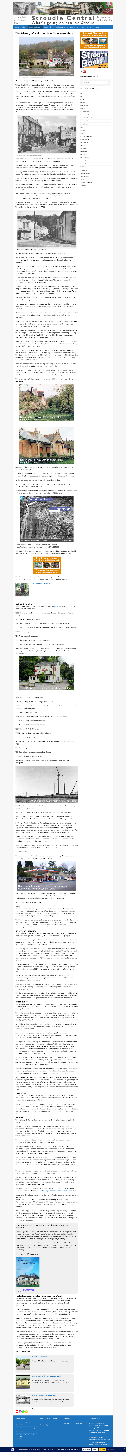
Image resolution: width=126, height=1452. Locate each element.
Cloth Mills (47, 27)
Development (84, 112)
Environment (84, 115)
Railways (83, 148)
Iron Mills (57, 606)
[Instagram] (20, 1411)
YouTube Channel (61, 27)
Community (86, 27)
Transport (83, 170)
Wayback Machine (86, 182)
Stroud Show (84, 164)
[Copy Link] (26, 1411)
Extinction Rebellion (86, 118)
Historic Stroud (85, 124)
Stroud (82, 155)
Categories (74, 27)
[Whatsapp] (23, 1411)
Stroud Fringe (84, 158)
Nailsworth (83, 130)
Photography (84, 142)
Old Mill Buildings (86, 136)
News (82, 133)
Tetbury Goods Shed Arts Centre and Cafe (59, 1191)
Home (16, 27)
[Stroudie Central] (63, 24)
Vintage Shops (85, 173)
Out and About (34, 27)
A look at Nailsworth (40, 1357)
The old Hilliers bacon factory (44, 1395)
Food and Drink (85, 121)
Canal (82, 99)
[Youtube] (17, 1411)
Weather (83, 185)
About (97, 27)
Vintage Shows (85, 176)
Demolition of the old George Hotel (46, 1376)
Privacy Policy (44, 1425)
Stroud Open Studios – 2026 (23, 1423)
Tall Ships (83, 167)
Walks (23, 27)
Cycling (82, 108)
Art (81, 93)
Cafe (81, 96)
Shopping (83, 151)
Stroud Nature (85, 161)
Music (82, 127)
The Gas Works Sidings (40, 583)
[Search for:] (95, 82)
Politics (82, 145)
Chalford (83, 102)
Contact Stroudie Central (73, 1423)
